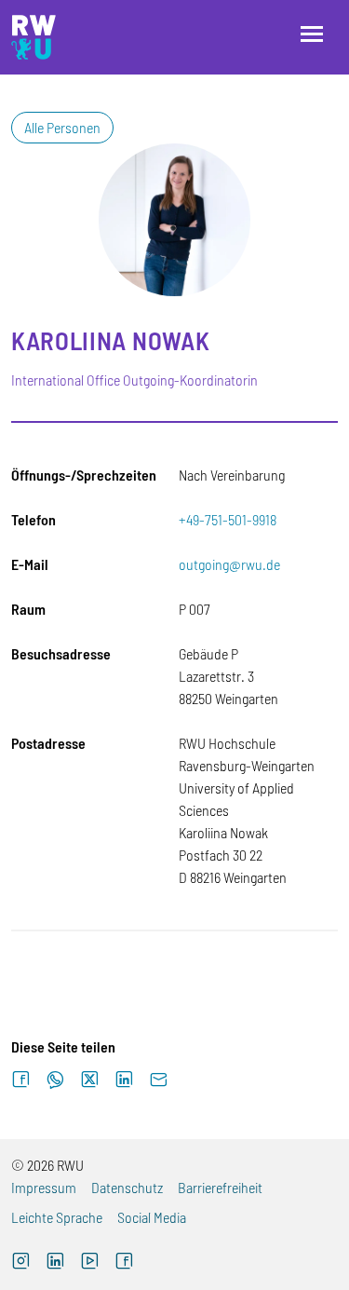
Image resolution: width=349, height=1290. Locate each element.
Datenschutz (127, 1187)
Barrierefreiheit (220, 1187)
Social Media (151, 1217)
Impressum (43, 1187)
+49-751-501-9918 (227, 519)
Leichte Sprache (56, 1217)
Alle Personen (62, 127)
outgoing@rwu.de (229, 564)
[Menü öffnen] (311, 34)
